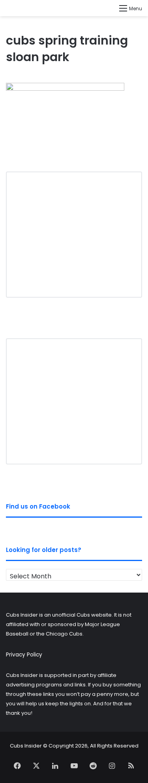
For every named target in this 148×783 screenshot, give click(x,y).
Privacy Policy (24, 654)
